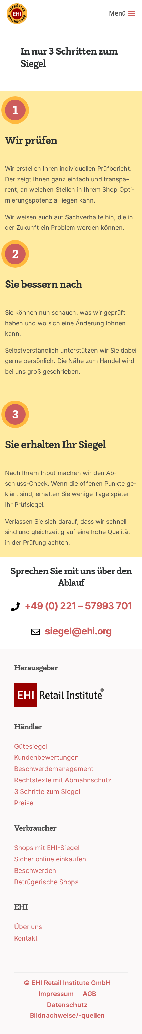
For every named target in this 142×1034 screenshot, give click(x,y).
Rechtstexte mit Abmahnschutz (62, 780)
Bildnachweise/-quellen (67, 1016)
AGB (89, 994)
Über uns (28, 927)
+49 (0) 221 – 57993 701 (78, 606)
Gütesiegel (31, 746)
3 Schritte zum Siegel (47, 792)
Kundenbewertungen (46, 757)
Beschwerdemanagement (53, 769)
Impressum (56, 994)
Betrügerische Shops (46, 882)
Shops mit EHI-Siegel (47, 848)
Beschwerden (35, 871)
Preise (23, 803)
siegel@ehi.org (78, 631)
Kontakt (26, 938)
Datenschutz (67, 1005)
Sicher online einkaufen (50, 859)
